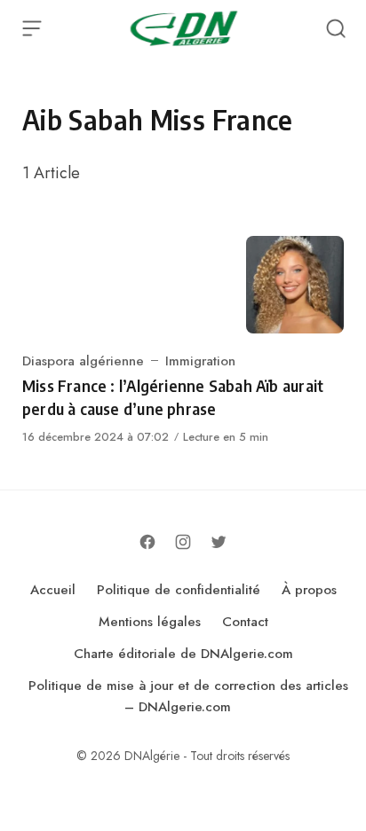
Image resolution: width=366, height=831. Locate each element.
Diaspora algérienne (83, 361)
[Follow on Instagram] (183, 542)
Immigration (200, 361)
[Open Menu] (32, 28)
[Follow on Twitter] (219, 542)
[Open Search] (336, 28)
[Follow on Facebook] (147, 542)
